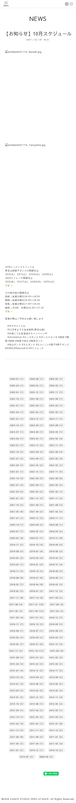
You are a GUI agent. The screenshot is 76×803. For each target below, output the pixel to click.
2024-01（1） (17, 445)
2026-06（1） (37, 378)
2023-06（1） (37, 458)
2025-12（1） (37, 392)
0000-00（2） (46, 756)
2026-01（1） (17, 392)
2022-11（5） (56, 471)
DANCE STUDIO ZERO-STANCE (29, 798)
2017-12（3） (56, 591)
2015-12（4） (56, 644)
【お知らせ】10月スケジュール (38, 33)
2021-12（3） (37, 498)
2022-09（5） (37, 478)
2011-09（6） (17, 737)
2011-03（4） (56, 743)
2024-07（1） (17, 432)
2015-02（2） (56, 664)
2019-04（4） (37, 558)
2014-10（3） (17, 677)
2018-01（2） (37, 591)
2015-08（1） (17, 657)
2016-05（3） (17, 637)
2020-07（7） (17, 531)
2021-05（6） (17, 511)
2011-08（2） (37, 737)
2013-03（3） (37, 710)
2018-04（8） (37, 584)
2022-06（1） (37, 485)
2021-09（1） (37, 505)
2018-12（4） (56, 564)
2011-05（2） (17, 743)
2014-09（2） (37, 677)
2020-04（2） (56, 531)
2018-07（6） (37, 577)
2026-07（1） (17, 378)
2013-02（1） (56, 710)
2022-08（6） (56, 478)
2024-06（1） (37, 432)
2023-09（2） (37, 451)
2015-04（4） (17, 664)
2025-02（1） (56, 412)
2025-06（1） (37, 405)
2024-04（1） (17, 438)
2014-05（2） (56, 683)
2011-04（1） (37, 743)
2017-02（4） (17, 617)
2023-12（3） (37, 445)
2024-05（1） (56, 432)
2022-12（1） (37, 471)
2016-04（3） (37, 637)
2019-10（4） (37, 544)
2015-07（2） (37, 657)
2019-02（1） (17, 564)
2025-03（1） (37, 412)
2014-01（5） (17, 697)
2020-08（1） (56, 524)
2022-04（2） (17, 491)
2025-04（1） (17, 412)
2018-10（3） (37, 571)
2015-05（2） (56, 657)
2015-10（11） (37, 650)
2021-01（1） (17, 518)
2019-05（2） (17, 558)
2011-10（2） (56, 730)
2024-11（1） (56, 418)
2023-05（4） (56, 458)
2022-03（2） (37, 491)
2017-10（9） (37, 597)
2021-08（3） (56, 505)
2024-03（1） (37, 438)
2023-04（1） (17, 465)
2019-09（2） (56, 544)
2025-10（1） (17, 398)
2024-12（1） (37, 418)
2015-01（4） (17, 670)
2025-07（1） (17, 405)
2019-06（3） (56, 551)
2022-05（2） (56, 485)
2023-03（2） (37, 465)
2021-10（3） (17, 505)
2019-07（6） (37, 551)
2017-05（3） (16, 611)
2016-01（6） (37, 644)
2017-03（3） (57, 611)
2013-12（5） (37, 697)
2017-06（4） (57, 604)
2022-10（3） (17, 478)
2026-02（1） (56, 385)
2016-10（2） (37, 624)
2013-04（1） (17, 710)
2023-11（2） (56, 445)
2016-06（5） (56, 630)
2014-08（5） (56, 677)
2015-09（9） (57, 650)
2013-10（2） (17, 703)
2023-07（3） (17, 458)
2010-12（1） (37, 750)
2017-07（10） (37, 604)
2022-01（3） (17, 498)
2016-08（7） (17, 630)
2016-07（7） (37, 630)
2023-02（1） (56, 465)
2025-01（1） (17, 418)
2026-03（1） (37, 385)
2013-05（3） (56, 703)
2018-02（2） (17, 591)
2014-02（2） (56, 690)
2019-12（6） (56, 538)
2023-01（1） (17, 471)
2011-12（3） (17, 730)
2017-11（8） (17, 597)
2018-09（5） (56, 571)
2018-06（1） (56, 577)
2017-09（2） (56, 597)
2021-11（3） (56, 498)
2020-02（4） (17, 538)
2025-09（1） (37, 398)
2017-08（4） (16, 604)
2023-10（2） (17, 451)
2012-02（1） (37, 723)
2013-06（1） (37, 703)
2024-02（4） (56, 438)
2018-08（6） (17, 577)
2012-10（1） (17, 717)
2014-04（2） (17, 690)
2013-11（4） (56, 697)
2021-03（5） (56, 511)
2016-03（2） (56, 637)
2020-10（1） (17, 524)
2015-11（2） (16, 650)
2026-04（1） (17, 385)
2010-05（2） (27, 756)
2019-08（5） (17, 551)
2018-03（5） (56, 584)
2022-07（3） (17, 485)
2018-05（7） (17, 584)
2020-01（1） (37, 538)
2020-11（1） (56, 518)
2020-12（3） (37, 518)
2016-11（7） (17, 624)
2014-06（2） (37, 683)
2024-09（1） (37, 425)
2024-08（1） (56, 425)
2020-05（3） (37, 531)
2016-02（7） (17, 644)
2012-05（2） (37, 717)
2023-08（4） (56, 451)
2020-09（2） (37, 524)
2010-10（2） (56, 750)
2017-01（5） (37, 617)
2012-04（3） (56, 717)
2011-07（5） (56, 737)
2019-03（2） (56, 558)
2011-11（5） (37, 730)
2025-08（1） (56, 398)
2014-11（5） (56, 670)
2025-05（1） (56, 405)
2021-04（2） (37, 511)
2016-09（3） (56, 624)
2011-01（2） (17, 750)
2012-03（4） (17, 723)
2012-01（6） (56, 723)
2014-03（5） (37, 690)
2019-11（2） (17, 544)
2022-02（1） (56, 491)
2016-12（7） (56, 617)
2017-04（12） (37, 611)
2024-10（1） (17, 425)
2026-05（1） (56, 378)
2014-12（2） (37, 670)
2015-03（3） (37, 664)
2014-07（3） (17, 683)
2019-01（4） (37, 564)
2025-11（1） (56, 392)
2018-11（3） (17, 571)
